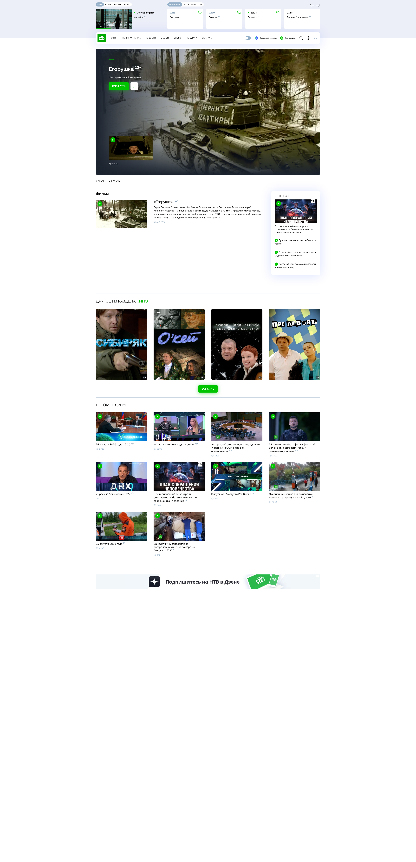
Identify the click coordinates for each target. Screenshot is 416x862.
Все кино (208, 389)
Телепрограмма (131, 38)
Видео (177, 38)
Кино (112, 59)
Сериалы (207, 38)
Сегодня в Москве (268, 38)
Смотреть (119, 86)
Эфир (114, 38)
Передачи (191, 38)
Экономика (290, 38)
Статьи (165, 38)
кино (142, 301)
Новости (150, 38)
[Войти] (308, 38)
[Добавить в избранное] (134, 86)
